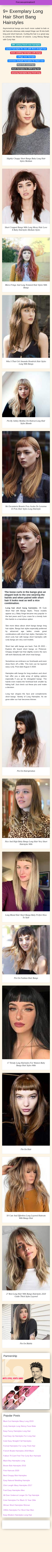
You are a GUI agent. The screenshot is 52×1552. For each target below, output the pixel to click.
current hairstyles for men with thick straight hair (26, 49)
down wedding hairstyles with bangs (26, 53)
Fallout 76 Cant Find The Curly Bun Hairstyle (22, 1456)
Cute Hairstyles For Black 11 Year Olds (19, 1500)
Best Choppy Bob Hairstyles (15, 1475)
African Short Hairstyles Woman (16, 1505)
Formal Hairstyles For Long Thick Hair (19, 1446)
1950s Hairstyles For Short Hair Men (18, 1510)
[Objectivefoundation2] (26, 1371)
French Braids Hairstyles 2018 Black (18, 1451)
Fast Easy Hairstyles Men (14, 1490)
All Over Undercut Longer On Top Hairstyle (21, 1495)
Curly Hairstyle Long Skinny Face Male (19, 1426)
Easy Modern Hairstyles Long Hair (17, 1515)
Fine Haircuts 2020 (11, 1470)
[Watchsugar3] (26, 1398)
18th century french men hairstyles (26, 45)
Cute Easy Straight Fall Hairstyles (17, 1441)
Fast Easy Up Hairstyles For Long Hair (19, 1436)
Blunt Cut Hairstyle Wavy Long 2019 (18, 1421)
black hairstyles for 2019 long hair (26, 69)
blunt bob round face (26, 65)
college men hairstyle (26, 57)
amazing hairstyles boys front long (26, 73)
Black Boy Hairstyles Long (14, 1461)
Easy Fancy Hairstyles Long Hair (17, 1431)
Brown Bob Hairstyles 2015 (14, 1466)
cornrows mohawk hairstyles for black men (26, 61)
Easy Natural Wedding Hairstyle (16, 1480)
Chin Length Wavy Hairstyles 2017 (17, 1485)
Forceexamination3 (25, 2)
